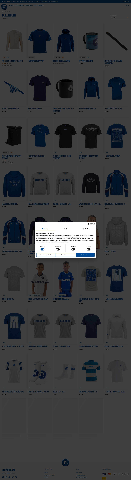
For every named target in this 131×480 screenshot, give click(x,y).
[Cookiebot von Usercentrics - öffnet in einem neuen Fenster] (89, 224)
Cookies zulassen (85, 254)
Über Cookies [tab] (86, 228)
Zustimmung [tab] (45, 228)
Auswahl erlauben (65, 254)
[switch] (58, 249)
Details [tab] (65, 228)
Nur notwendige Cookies (46, 254)
